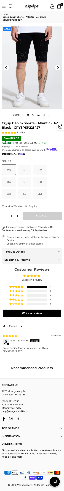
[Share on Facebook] (23, 114)
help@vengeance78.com (15, 411)
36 (24, 182)
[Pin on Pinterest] (33, 114)
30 (24, 170)
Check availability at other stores (25, 243)
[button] (59, 6)
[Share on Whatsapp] (43, 114)
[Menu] (3, 6)
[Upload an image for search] (60, 126)
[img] (10, 335)
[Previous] (6, 67)
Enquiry (32, 206)
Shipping (5, 146)
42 (24, 194)
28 (9, 170)
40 (9, 194)
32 (40, 170)
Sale (7, 29)
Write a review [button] (32, 313)
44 (40, 194)
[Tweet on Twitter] (28, 114)
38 (40, 182)
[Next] (57, 67)
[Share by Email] (48, 114)
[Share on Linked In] (38, 114)
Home (6, 14)
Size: (6, 161)
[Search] (11, 6)
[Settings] (52, 6)
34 (9, 182)
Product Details (14, 251)
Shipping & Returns (17, 259)
